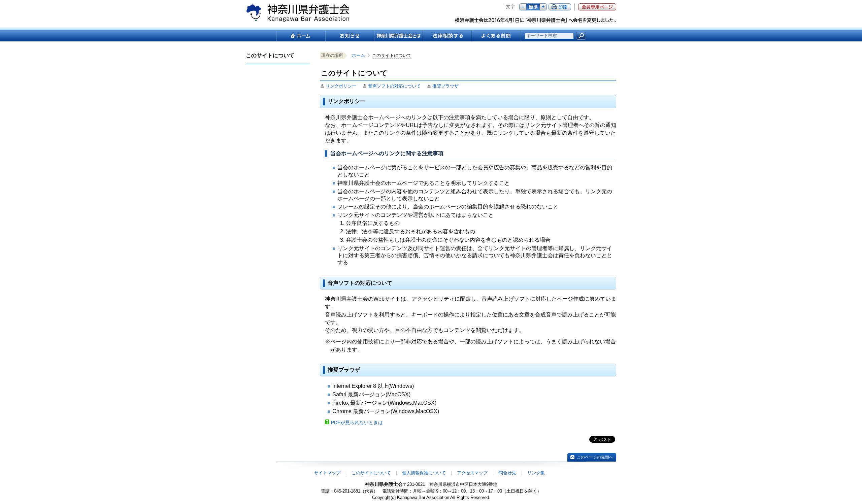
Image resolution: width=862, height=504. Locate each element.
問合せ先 (507, 472)
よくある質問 (496, 35)
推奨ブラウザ (445, 86)
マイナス (522, 6)
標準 (533, 6)
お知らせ (349, 35)
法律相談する (447, 35)
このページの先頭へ (595, 457)
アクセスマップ (472, 472)
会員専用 (597, 6)
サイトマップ (327, 472)
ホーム (300, 35)
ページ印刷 (560, 6)
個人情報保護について (424, 472)
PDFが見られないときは (357, 422)
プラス (543, 6)
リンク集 (536, 472)
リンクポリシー (341, 86)
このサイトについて (371, 472)
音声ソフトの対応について (394, 86)
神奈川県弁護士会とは (398, 35)
